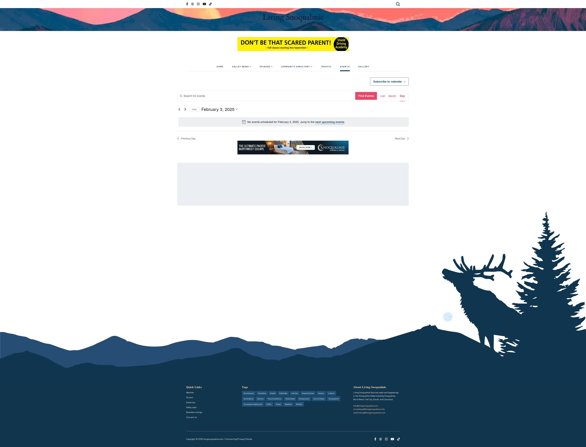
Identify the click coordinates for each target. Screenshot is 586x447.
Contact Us (191, 417)
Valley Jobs (191, 407)
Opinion (265, 66)
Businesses (249, 393)
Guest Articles (308, 393)
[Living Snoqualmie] (293, 18)
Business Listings (194, 412)
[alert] (294, 122)
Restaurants (304, 399)
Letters (331, 393)
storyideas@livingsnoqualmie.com (369, 409)
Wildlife (299, 404)
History (321, 393)
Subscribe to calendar (387, 81)
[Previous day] (179, 109)
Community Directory (295, 66)
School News (318, 399)
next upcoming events (329, 122)
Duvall (272, 393)
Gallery (363, 66)
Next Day (400, 138)
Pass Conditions (274, 399)
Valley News (240, 66)
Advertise (190, 402)
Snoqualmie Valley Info (253, 404)
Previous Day (188, 138)
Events (345, 66)
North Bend (248, 399)
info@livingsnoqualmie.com (365, 405)
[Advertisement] (268, 184)
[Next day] (185, 109)
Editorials (283, 393)
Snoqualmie (334, 399)
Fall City (294, 393)
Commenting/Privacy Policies (238, 439)
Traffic (326, 66)
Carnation (262, 393)
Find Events (366, 96)
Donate (189, 397)
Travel (278, 404)
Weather (190, 392)
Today (194, 109)
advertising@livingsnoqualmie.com (369, 412)
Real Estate (290, 399)
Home (220, 66)
